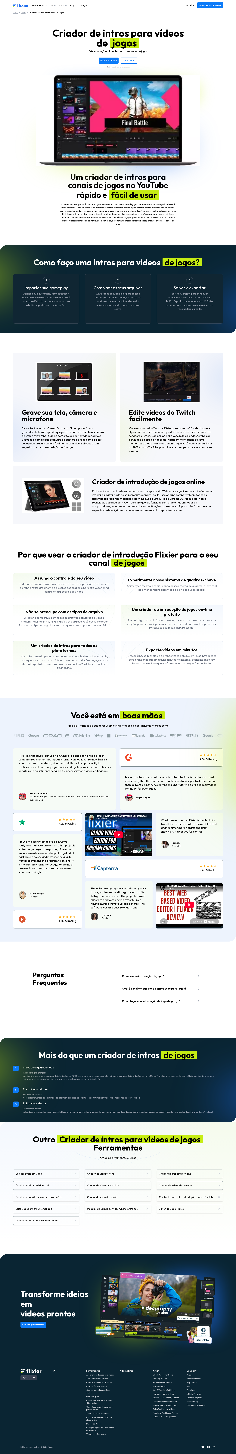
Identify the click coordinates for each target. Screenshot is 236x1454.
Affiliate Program (194, 1394)
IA (54, 1370)
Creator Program (194, 1397)
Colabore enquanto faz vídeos (99, 1382)
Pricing (189, 1375)
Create (157, 1370)
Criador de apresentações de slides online (99, 1418)
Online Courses (159, 1386)
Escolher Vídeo (108, 60)
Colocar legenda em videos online (98, 1391)
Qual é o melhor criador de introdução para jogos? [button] (154, 988)
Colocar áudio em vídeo (96, 1386)
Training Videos (160, 1378)
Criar (23, 13)
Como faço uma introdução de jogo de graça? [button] (151, 1001)
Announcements (194, 1378)
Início (15, 13)
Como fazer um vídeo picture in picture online (99, 1408)
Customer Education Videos (165, 1401)
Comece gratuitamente (210, 5)
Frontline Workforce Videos (165, 1413)
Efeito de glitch (92, 1396)
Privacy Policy (192, 1401)
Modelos (190, 5)
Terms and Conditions (196, 1405)
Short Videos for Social (163, 1375)
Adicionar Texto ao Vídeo (97, 1378)
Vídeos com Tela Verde (96, 1434)
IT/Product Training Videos (164, 1417)
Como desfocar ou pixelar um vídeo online (99, 1401)
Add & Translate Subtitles (164, 1390)
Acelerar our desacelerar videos (100, 1375)
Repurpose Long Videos (163, 1394)
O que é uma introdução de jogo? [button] (143, 976)
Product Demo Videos (162, 1382)
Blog (189, 1386)
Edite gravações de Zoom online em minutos (100, 1429)
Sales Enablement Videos (164, 1409)
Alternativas (126, 1370)
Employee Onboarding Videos (166, 1397)
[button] (39, 5)
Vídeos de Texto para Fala (97, 1413)
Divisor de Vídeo (93, 1424)
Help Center (192, 1382)
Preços (84, 5)
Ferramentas (93, 1370)
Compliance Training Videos (165, 1405)
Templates (191, 1390)
